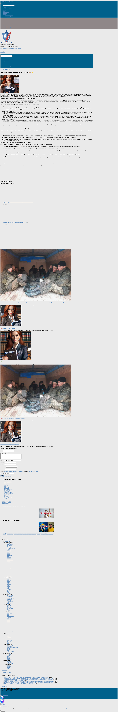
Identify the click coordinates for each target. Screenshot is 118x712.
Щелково (9, 575)
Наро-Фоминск (10, 560)
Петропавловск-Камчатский (12, 647)
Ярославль (9, 593)
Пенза (8, 618)
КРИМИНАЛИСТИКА (8, 481)
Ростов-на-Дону (10, 608)
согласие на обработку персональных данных (13, 471)
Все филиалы (4, 670)
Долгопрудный (10, 544)
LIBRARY (5, 498)
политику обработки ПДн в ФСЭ (35, 471)
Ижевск (8, 612)
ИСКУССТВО (6, 495)
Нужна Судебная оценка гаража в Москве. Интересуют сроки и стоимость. (19, 683)
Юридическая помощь (6, 501)
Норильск (9, 641)
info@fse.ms (2, 52)
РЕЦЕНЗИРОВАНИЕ (7, 69)
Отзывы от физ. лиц (9, 16)
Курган (8, 627)
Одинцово (9, 561)
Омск (8, 642)
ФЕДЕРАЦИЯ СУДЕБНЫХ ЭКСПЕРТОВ (7, 1)
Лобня (8, 556)
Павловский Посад (10, 563)
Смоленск (9, 589)
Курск (8, 585)
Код (6, 453)
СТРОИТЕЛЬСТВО (8, 482)
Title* (1, 451)
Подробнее (66, 708)
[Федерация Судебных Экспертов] (6, 42)
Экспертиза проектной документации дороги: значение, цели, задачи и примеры (21, 242)
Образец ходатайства (6, 502)
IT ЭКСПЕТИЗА (7, 488)
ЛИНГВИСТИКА (7, 490)
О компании (5, 7)
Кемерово (9, 637)
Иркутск (8, 636)
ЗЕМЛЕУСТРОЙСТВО (8, 493)
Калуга (8, 583)
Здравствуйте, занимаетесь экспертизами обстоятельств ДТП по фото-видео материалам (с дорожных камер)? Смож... (29, 678)
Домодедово (9, 545)
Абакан (8, 634)
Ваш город (2, 469)
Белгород (9, 578)
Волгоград (9, 606)
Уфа (7, 623)
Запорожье (9, 666)
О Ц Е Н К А (6, 486)
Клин (8, 552)
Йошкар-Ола (9, 613)
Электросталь (10, 576)
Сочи (8, 609)
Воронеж (8, 581)
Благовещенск (10, 645)
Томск (8, 643)
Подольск (9, 564)
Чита (8, 650)
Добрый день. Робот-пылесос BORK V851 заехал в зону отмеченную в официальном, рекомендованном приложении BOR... (29, 681)
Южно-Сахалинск (10, 651)
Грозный (8, 655)
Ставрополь (9, 659)
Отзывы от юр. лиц (9, 15)
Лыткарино (9, 557)
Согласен (2, 710)
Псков (8, 602)
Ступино (8, 571)
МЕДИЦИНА (6, 484)
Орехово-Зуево (10, 562)
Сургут (8, 629)
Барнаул (8, 635)
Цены (4, 11)
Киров (8, 615)
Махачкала (9, 656)
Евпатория (9, 661)
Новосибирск (9, 640)
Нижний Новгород (10, 616)
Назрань (8, 657)
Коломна (8, 553)
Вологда (8, 597)
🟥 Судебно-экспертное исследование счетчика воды (12, 418)
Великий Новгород (11, 598)
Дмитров (8, 543)
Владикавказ (9, 654)
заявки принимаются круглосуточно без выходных (10, 48)
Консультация (6, 12)
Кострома (9, 584)
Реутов (8, 567)
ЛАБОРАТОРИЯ (7, 491)
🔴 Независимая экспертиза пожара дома (9, 444)
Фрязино (8, 572)
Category (2, 460)
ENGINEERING (6, 483)
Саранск (8, 621)
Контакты (5, 17)
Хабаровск (9, 649)
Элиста (8, 610)
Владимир (9, 580)
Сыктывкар (9, 603)
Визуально (3, 453)
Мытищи (8, 559)
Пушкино (8, 565)
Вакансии (7, 9)
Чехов (8, 574)
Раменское (9, 566)
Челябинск (9, 632)
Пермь (8, 619)
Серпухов (9, 569)
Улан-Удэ (8, 648)
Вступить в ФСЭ (5, 686)
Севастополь (9, 662)
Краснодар (9, 607)
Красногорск (9, 555)
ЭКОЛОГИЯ (6, 494)
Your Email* (2, 462)
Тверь (8, 591)
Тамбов (8, 590)
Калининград (9, 599)
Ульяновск (9, 622)
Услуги (4, 10)
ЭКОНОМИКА (6, 487)
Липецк (8, 586)
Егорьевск (9, 547)
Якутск (8, 652)
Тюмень (8, 630)
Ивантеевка (9, 550)
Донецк (8, 667)
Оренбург (9, 617)
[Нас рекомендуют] (46, 513)
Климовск (9, 551)
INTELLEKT (6, 496)
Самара (8, 620)
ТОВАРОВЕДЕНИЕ (8, 489)
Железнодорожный (11, 548)
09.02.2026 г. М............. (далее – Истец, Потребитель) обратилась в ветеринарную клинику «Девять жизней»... (26, 677)
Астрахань (9, 605)
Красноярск (9, 638)
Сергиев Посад (10, 568)
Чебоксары (9, 624)
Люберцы (9, 558)
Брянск (8, 579)
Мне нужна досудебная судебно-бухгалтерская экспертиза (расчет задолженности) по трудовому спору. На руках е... (28, 679)
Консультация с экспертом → (6, 476)
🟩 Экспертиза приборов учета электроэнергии (11, 361)
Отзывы (4, 14)
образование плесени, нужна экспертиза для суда (14, 680)
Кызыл (8, 639)
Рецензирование (5, 503)
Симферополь (10, 663)
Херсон (8, 665)
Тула (8, 592)
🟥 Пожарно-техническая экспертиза (8, 328)
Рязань (8, 588)
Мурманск (9, 600)
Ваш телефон (3, 466)
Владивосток (9, 646)
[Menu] (0, 3)
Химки (8, 573)
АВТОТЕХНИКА (7, 485)
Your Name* (2, 464)
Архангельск (9, 596)
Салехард (9, 628)
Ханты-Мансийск (10, 631)
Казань (8, 614)
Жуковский (9, 549)
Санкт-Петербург (10, 595)
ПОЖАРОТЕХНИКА (8, 492)
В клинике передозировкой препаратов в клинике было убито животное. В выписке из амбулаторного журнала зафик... (28, 682)
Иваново (8, 582)
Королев (8, 554)
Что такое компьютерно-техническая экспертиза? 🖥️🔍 (15, 222)
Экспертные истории (6, 672)
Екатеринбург (9, 626)
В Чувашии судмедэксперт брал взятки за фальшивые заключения (18, 202)
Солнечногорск (10, 570)
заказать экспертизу (4, 53)
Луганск (8, 668)
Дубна (8, 546)
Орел (8, 587)
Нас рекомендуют (9, 8)
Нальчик (8, 658)
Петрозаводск (10, 601)
